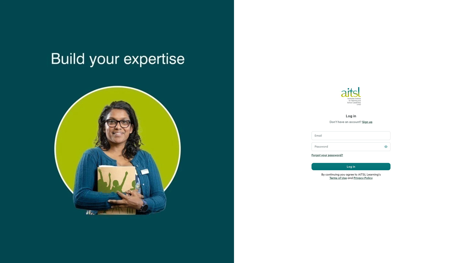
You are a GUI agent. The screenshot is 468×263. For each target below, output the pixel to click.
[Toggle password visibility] (386, 146)
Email (318, 136)
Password (321, 146)
